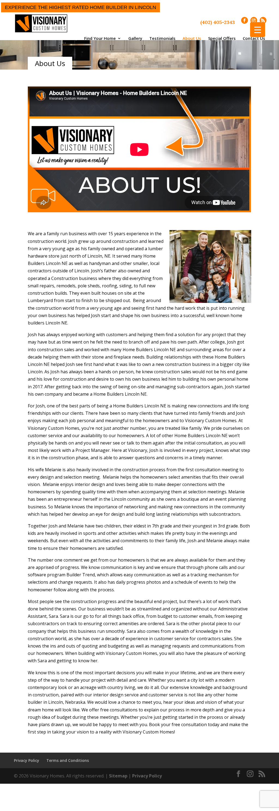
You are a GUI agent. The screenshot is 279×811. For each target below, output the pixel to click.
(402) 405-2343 (217, 22)
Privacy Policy (26, 760)
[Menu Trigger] (257, 29)
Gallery (135, 38)
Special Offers (222, 38)
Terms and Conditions (67, 760)
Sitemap (118, 776)
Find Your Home (100, 38)
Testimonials (162, 38)
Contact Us (254, 38)
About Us (192, 38)
